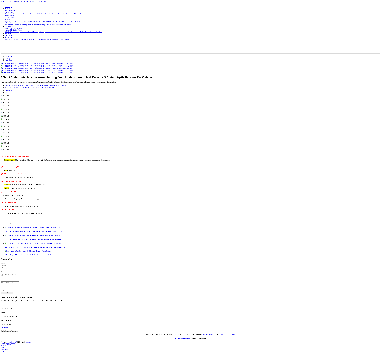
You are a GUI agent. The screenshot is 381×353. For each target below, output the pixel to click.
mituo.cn (28, 342)
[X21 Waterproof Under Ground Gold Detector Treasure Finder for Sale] (28, 251)
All (6, 10)
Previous (35, 85)
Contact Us (4, 327)
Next (29, 87)
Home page (8, 7)
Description (8, 90)
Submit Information (7, 293)
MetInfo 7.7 (13, 342)
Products (7, 58)
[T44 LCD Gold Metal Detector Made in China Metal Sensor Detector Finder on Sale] (32, 227)
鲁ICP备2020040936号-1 (182, 338)
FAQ (6, 92)
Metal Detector (9, 60)
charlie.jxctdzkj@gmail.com (227, 334)
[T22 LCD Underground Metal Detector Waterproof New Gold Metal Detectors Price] (32, 235)
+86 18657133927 (208, 334)
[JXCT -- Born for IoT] (190, 2)
